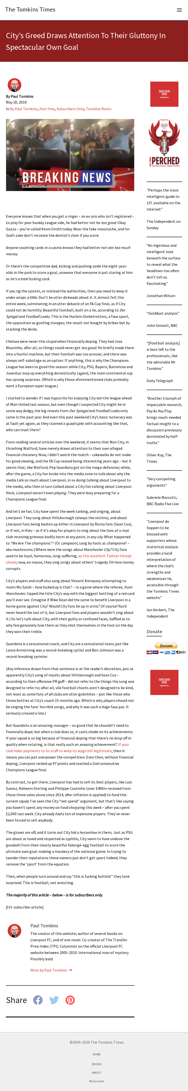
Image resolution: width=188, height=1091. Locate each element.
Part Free (47, 108)
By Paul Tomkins (24, 108)
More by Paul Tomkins (49, 970)
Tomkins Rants (98, 108)
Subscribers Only (70, 108)
